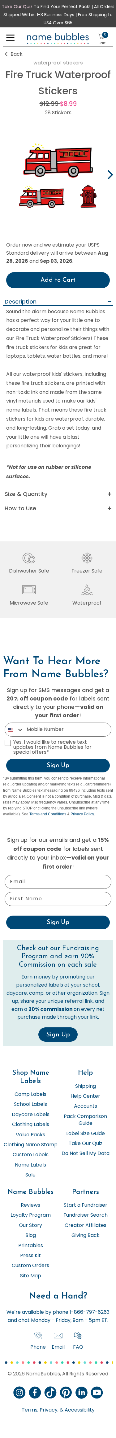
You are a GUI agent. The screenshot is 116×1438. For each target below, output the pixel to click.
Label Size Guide (85, 1133)
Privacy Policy (82, 814)
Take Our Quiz (17, 7)
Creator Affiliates (85, 1225)
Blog (30, 1235)
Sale (30, 1175)
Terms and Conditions (47, 814)
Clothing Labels (30, 1124)
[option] (58, 176)
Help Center (85, 1096)
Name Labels (30, 1165)
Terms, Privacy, (40, 1410)
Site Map (30, 1276)
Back (17, 54)
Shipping (85, 1086)
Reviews (30, 1205)
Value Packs (30, 1135)
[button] (10, 39)
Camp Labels (30, 1094)
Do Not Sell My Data (86, 1153)
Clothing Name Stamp (31, 1145)
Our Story (30, 1225)
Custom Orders (30, 1265)
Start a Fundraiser (85, 1205)
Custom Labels (31, 1155)
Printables (30, 1245)
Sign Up (58, 765)
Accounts (85, 1106)
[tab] (58, 302)
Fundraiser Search (85, 1215)
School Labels (30, 1104)
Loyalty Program (31, 1215)
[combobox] (14, 729)
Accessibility (79, 1410)
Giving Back (85, 1235)
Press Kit (30, 1255)
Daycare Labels (30, 1114)
